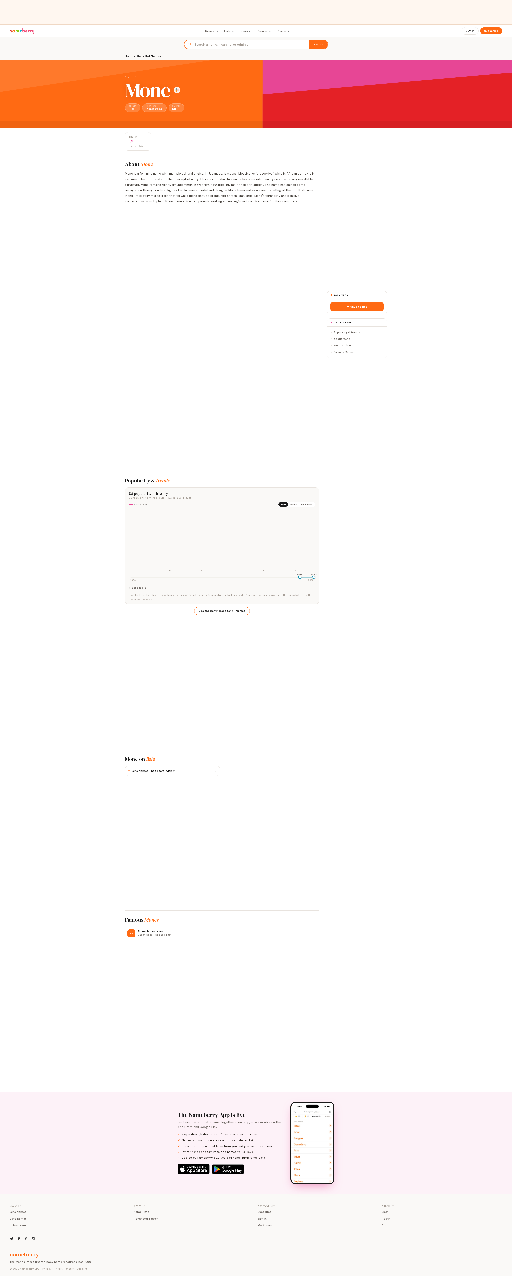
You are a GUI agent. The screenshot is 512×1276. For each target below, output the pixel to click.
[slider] (299, 577)
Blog (385, 1212)
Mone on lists (343, 345)
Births (293, 504)
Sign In (470, 31)
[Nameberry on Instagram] (33, 1238)
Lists (227, 31)
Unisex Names (19, 1225)
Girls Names (18, 1212)
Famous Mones (344, 352)
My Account (266, 1225)
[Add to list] (177, 90)
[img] (222, 542)
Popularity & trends (347, 332)
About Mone (342, 339)
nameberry (24, 1254)
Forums (263, 31)
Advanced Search (146, 1218)
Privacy (47, 1268)
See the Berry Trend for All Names (222, 611)
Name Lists (141, 1212)
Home (129, 56)
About (386, 1218)
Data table (138, 588)
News (244, 31)
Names (209, 31)
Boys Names (18, 1218)
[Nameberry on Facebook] (19, 1238)
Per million (306, 504)
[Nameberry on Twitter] (12, 1238)
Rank (283, 504)
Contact (388, 1225)
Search (318, 44)
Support (82, 1268)
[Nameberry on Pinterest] (26, 1238)
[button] (357, 306)
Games (282, 31)
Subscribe (491, 31)
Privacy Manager (64, 1268)
